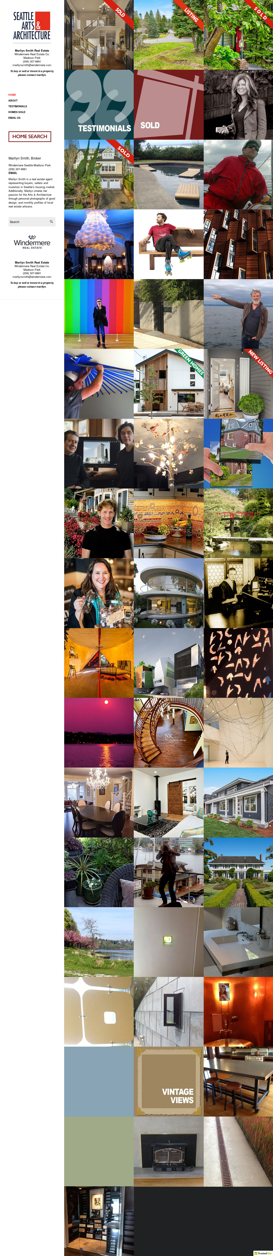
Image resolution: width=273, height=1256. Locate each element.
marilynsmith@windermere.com (32, 65)
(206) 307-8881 (32, 61)
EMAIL (13, 173)
